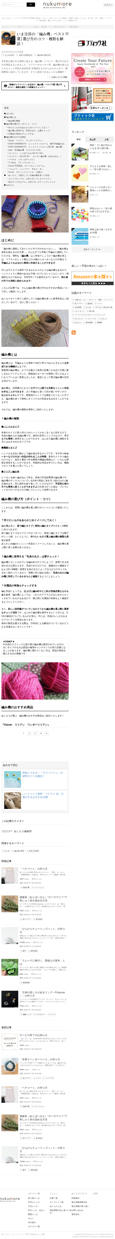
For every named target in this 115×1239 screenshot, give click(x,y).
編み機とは (11, 117)
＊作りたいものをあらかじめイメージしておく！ (28, 127)
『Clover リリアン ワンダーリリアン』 (25, 140)
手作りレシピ (37, 879)
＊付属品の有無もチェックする (20, 134)
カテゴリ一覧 (34, 1226)
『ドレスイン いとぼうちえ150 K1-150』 (25, 153)
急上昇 (93, 139)
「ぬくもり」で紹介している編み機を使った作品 (28, 175)
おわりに (10, 185)
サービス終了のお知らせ (33, 1035)
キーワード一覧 (57, 1202)
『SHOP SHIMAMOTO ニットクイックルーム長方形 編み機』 (35, 147)
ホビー (31, 1218)
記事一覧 (54, 1198)
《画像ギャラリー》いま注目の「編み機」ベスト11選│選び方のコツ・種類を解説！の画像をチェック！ (35, 85)
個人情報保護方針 (79, 1202)
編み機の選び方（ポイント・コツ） (22, 124)
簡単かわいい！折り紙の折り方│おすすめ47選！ (101, 210)
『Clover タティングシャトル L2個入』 (25, 172)
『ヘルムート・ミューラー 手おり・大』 (25, 169)
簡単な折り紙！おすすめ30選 (101, 231)
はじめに (10, 113)
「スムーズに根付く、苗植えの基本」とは (42, 962)
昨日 (79, 139)
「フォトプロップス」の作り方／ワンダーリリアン (28, 178)
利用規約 (75, 1198)
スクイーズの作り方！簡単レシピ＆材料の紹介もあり (101, 189)
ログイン (108, 5)
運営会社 (75, 1214)
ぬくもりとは (56, 1206)
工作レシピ (36, 1070)
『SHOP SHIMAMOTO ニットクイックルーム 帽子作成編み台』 (36, 143)
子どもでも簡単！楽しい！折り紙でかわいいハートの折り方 (101, 168)
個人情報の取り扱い (80, 1206)
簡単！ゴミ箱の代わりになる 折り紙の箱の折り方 (101, 147)
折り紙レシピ (95, 153)
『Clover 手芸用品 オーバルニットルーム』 (26, 165)
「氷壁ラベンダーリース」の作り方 (40, 1059)
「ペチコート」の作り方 (33, 868)
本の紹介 (32, 1222)
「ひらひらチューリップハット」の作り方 (42, 930)
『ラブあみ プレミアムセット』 (21, 162)
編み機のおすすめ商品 (16, 137)
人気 (107, 139)
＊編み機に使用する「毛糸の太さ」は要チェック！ (28, 130)
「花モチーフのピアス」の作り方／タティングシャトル (30, 182)
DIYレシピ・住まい (36, 1210)
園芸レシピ (33, 1214)
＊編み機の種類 (13, 121)
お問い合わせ (77, 1210)
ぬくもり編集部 (23, 831)
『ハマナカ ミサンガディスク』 (21, 159)
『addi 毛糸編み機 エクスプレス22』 (24, 150)
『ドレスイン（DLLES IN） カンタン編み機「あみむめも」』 (34, 156)
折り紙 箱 (107, 153)
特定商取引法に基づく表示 (60, 1211)
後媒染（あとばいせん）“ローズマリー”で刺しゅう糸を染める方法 (43, 899)
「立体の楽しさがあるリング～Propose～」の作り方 (42, 994)
